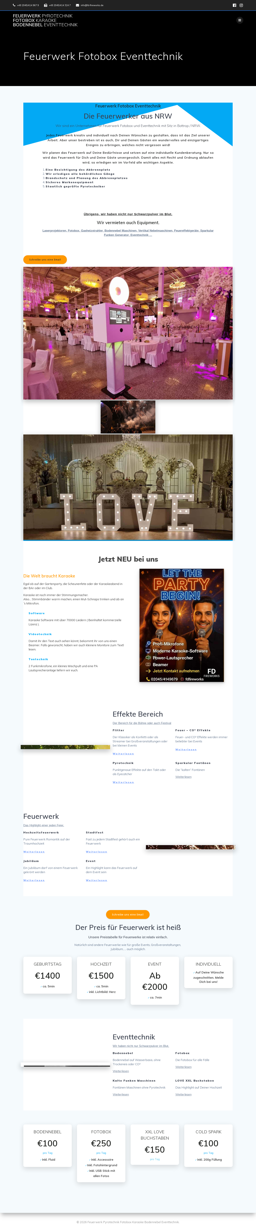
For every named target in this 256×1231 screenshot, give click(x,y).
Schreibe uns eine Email (45, 259)
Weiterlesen (123, 753)
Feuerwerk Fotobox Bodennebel (45, 20)
